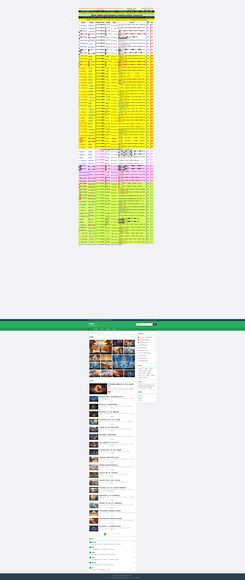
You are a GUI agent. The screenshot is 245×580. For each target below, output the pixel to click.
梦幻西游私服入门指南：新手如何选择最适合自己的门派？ (111, 396)
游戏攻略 (96, 329)
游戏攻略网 (140, 398)
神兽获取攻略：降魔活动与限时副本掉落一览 (108, 465)
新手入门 (140, 375)
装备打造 (146, 368)
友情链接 (155, 320)
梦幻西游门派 (140, 368)
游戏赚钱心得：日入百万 (144, 350)
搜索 (154, 324)
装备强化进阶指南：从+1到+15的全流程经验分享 (109, 495)
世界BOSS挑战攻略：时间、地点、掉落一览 (108, 442)
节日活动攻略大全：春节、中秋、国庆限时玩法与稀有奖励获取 (112, 487)
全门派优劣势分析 (142, 355)
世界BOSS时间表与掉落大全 (144, 352)
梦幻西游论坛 (140, 396)
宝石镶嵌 (140, 377)
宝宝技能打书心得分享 (143, 345)
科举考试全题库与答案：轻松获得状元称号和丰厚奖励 (110, 518)
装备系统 (108, 329)
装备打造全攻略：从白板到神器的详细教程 (108, 404)
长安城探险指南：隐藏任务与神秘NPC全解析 (108, 457)
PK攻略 (139, 373)
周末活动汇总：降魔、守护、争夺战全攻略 (108, 472)
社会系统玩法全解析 (143, 358)
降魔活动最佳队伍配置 (143, 360)
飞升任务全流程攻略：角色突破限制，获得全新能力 (110, 510)
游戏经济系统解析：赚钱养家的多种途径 (107, 434)
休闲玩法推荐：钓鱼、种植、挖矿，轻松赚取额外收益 (110, 503)
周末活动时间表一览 (143, 347)
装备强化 (152, 375)
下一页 (118, 534)
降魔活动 (148, 373)
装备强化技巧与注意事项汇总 (144, 339)
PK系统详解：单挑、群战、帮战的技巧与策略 (109, 427)
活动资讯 (114, 329)
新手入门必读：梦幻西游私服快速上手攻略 (146, 337)
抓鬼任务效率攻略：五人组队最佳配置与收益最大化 (110, 526)
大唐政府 (147, 375)
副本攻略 (150, 368)
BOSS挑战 (145, 377)
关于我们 (151, 320)
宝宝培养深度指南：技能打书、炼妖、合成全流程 (109, 419)
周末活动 (144, 373)
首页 (90, 329)
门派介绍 (102, 329)
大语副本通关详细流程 (143, 342)
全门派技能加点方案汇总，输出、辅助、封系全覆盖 (110, 449)
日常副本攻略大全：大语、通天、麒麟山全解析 (109, 411)
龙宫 (144, 375)
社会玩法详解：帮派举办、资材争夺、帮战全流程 (109, 480)
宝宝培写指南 (140, 400)
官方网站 (139, 395)
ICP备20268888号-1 (137, 577)
